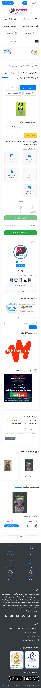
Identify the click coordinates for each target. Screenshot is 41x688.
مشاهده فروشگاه (20, 285)
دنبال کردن (21, 265)
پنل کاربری (9, 19)
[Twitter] (35, 616)
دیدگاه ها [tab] (28, 93)
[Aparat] (29, 616)
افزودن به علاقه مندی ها (20, 233)
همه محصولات (28, 19)
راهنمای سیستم (10, 26)
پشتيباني (28, 33)
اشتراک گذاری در (12, 127)
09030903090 (12, 41)
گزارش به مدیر (30, 136)
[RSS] (6, 616)
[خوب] (12, 225)
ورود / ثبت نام (7, 3)
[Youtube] (12, 616)
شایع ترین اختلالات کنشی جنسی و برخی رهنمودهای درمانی (21, 433)
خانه (38, 63)
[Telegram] (22, 271)
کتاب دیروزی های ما (30, 516)
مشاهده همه (10, 438)
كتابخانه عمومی (32, 420)
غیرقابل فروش (20, 218)
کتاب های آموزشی (18, 420)
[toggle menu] (37, 41)
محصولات (31, 63)
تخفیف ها (10, 33)
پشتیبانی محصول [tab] (12, 93)
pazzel (22, 262)
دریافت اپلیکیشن (28, 26)
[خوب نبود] (8, 225)
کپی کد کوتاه (20, 291)
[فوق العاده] (15, 225)
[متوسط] (10, 225)
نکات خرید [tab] (11, 88)
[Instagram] (18, 271)
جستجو (32, 327)
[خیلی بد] (5, 225)
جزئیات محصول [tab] (27, 88)
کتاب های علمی (16, 423)
